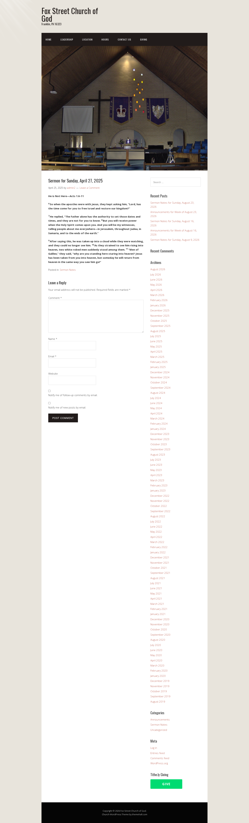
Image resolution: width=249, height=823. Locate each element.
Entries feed (157, 753)
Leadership (66, 39)
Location (87, 39)
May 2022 (156, 531)
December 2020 (159, 619)
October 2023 (158, 444)
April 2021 (156, 598)
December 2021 (159, 557)
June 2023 (156, 464)
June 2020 (156, 650)
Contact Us (124, 39)
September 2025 (160, 325)
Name (52, 339)
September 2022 (160, 511)
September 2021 (160, 572)
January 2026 (158, 305)
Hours (105, 39)
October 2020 (158, 629)
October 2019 (158, 691)
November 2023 (159, 439)
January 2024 (158, 428)
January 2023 (158, 490)
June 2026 (156, 279)
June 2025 (156, 341)
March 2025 (157, 356)
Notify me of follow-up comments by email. (73, 395)
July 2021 (155, 583)
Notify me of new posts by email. (67, 407)
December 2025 (159, 310)
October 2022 (158, 506)
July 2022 (155, 521)
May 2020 (156, 655)
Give (166, 784)
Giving (143, 39)
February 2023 (159, 485)
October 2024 (158, 382)
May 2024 (156, 408)
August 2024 (157, 392)
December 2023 (159, 434)
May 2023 (156, 470)
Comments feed (159, 758)
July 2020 (155, 645)
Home (48, 39)
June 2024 (156, 403)
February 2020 (159, 670)
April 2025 (156, 351)
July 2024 (155, 398)
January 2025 (158, 367)
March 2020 (157, 665)
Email (52, 356)
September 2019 (160, 696)
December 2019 (159, 681)
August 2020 (157, 639)
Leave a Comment (90, 187)
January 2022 (158, 552)
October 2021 (158, 567)
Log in (153, 747)
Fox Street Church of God (70, 14)
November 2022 (159, 500)
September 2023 (160, 449)
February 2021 (159, 609)
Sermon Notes (68, 269)
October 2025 (158, 320)
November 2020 (159, 624)
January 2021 (158, 614)
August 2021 (157, 578)
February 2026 (159, 300)
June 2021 (156, 588)
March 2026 (157, 295)
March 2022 (157, 542)
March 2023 (157, 480)
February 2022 (159, 547)
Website (53, 373)
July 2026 (155, 274)
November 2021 (159, 562)
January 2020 (158, 675)
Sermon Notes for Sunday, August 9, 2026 (174, 239)
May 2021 (156, 593)
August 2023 (157, 454)
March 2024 (157, 418)
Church (105, 814)
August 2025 (157, 331)
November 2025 (159, 315)
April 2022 (156, 537)
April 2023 (156, 475)
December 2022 (159, 495)
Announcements (160, 719)
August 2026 (157, 269)
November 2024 (159, 377)
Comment (55, 298)
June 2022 (156, 526)
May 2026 (156, 284)
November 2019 (159, 686)
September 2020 (160, 634)
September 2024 (160, 387)
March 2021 (157, 603)
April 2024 (156, 413)
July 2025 (155, 336)
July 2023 (155, 459)
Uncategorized (158, 730)
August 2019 (157, 701)
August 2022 (157, 516)
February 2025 (159, 362)
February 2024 (159, 423)
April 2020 (156, 660)
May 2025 (156, 346)
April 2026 (156, 290)
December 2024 (159, 372)
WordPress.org (159, 763)
